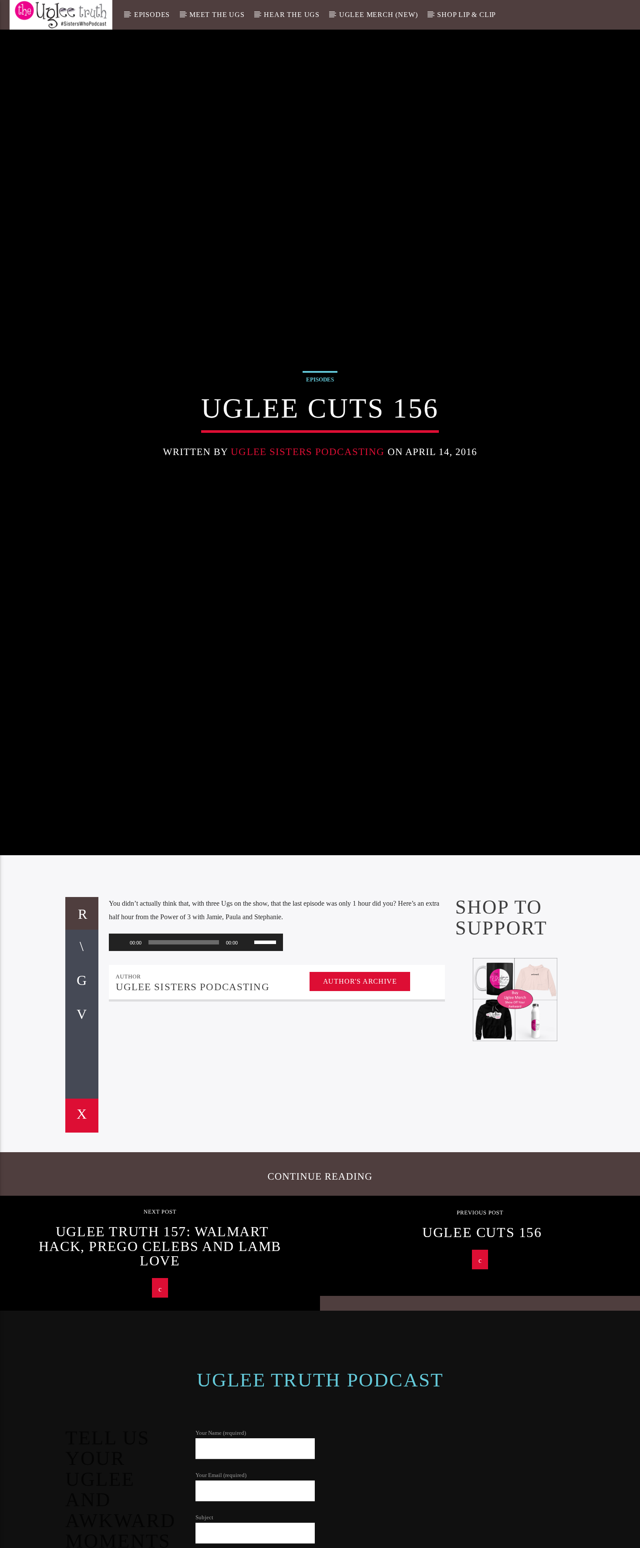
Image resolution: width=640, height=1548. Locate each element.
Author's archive (360, 1046)
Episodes (152, 14)
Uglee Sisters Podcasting (307, 481)
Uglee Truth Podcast (320, 1445)
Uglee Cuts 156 (482, 1297)
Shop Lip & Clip (466, 14)
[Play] (120, 1007)
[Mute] (247, 1007)
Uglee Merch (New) (378, 14)
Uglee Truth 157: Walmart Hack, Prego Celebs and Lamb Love (160, 1311)
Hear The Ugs (292, 14)
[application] (196, 1007)
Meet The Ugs (217, 14)
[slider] (266, 1006)
